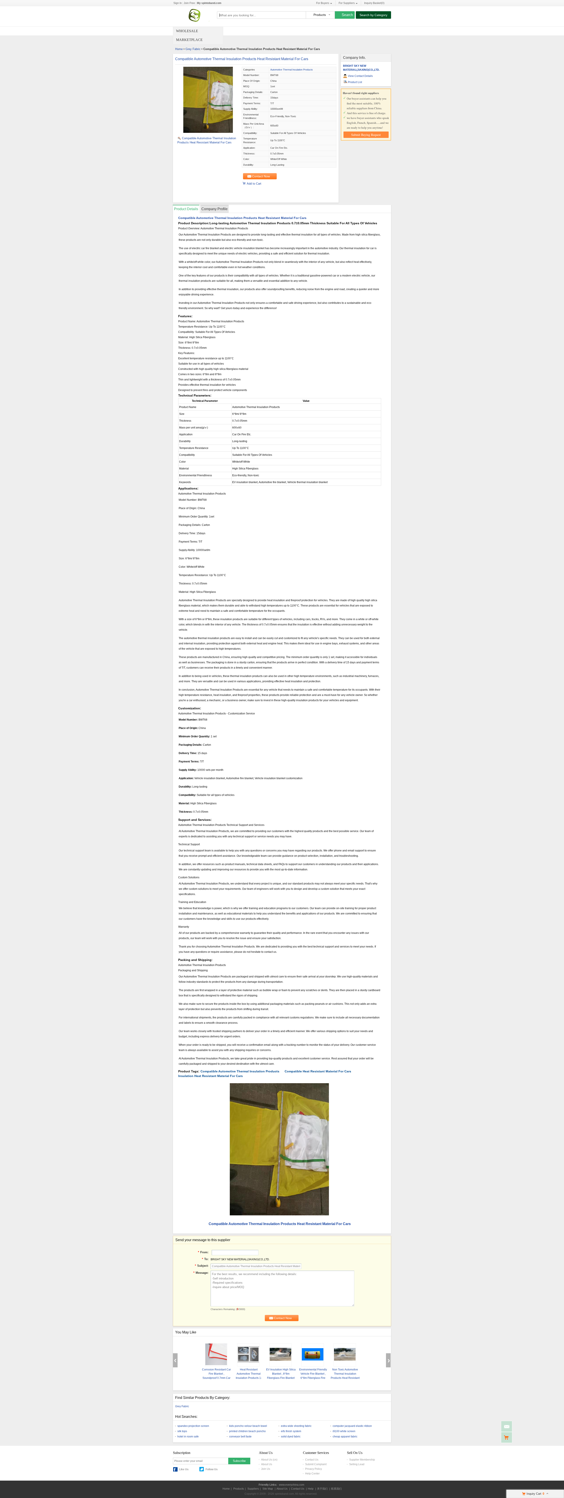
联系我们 (336, 1488)
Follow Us (212, 1469)
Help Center (312, 1473)
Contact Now (261, 176)
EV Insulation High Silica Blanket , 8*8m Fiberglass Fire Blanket (281, 1373)
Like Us (184, 1469)
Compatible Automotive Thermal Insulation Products (239, 1071)
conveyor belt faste (240, 1436)
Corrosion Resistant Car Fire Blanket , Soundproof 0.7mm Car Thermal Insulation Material (216, 1378)
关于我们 (322, 1488)
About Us (266, 1464)
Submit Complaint (316, 1464)
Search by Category (373, 15)
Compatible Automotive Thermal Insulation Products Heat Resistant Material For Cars (241, 59)
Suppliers (253, 1488)
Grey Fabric (193, 49)
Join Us (265, 1468)
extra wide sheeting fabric (296, 1426)
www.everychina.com (291, 1484)
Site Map (267, 1488)
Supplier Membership (362, 1459)
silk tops (182, 1431)
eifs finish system (291, 1431)
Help (311, 1488)
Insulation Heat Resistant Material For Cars (210, 1076)
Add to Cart (254, 183)
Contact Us (311, 1459)
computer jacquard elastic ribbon (352, 1426)
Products (238, 1488)
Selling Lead (356, 1464)
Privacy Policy (313, 1468)
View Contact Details (360, 76)
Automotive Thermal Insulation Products (291, 69)
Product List (355, 82)
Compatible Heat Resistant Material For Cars (318, 1071)
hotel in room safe (188, 1436)
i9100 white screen (344, 1431)
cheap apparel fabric (345, 1436)
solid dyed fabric (291, 1436)
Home (179, 49)
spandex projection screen (193, 1426)
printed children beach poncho (247, 1431)
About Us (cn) (269, 1459)
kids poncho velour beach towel (248, 1426)
